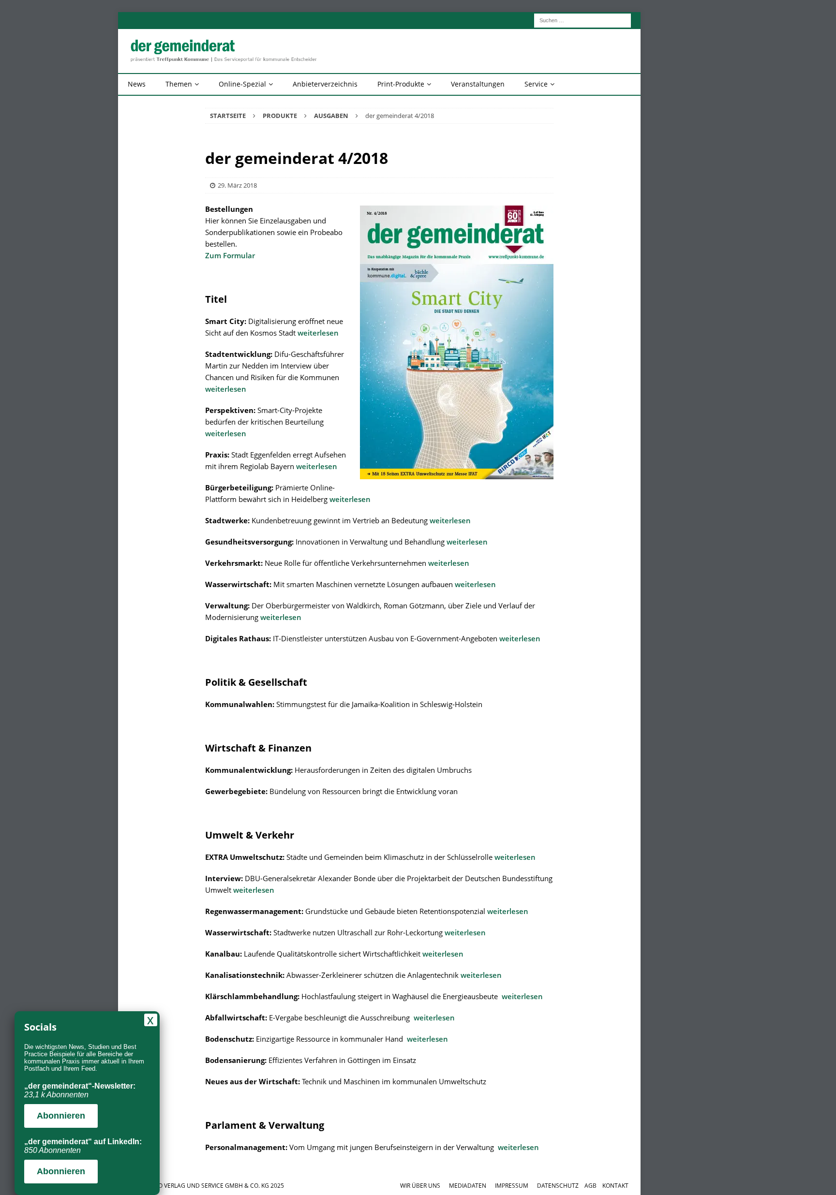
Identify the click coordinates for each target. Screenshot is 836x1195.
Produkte (280, 115)
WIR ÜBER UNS (420, 1185)
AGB (590, 1185)
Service (536, 84)
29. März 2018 (237, 185)
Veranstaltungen (478, 84)
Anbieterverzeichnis (325, 84)
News (137, 84)
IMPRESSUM (511, 1185)
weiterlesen (318, 333)
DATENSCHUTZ (558, 1185)
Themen (178, 84)
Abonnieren (61, 1116)
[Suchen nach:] (582, 19)
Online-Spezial (242, 84)
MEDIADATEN (467, 1185)
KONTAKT (615, 1185)
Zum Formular (230, 255)
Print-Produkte (400, 84)
